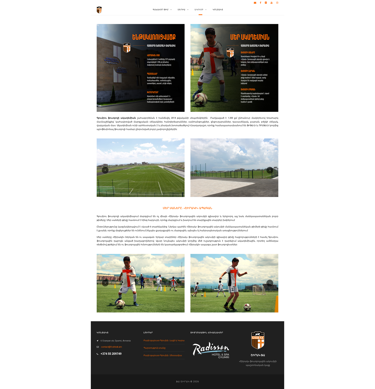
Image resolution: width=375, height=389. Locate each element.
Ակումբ (199, 9)
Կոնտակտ (218, 9)
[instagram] (277, 2)
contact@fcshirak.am (111, 347)
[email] (255, 2)
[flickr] (266, 2)
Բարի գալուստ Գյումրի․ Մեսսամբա (163, 355)
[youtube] (272, 2)
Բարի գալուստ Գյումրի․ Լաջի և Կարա (164, 340)
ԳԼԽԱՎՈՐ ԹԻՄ (160, 9)
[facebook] (260, 2)
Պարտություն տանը (155, 348)
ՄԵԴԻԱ (181, 9)
